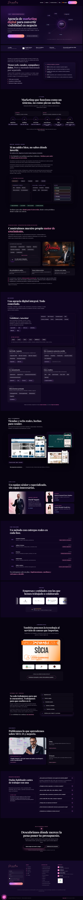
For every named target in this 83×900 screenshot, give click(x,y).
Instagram (29, 868)
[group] (41, 601)
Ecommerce (47, 361)
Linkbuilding (33, 327)
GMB (28, 873)
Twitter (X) (29, 871)
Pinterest (28, 870)
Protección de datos (45, 870)
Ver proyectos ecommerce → (16, 467)
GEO (19, 327)
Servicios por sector (45, 885)
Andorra (46, 2)
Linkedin (28, 875)
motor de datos (43, 404)
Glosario (43, 878)
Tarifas (43, 880)
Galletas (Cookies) (45, 871)
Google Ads (12, 361)
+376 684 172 (67, 868)
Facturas (31, 380)
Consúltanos (13, 399)
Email (10, 874)
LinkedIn (31, 508)
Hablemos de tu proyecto (52, 846)
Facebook (29, 866)
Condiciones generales (46, 866)
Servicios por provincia (46, 883)
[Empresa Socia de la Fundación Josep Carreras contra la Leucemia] (41, 650)
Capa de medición (55, 404)
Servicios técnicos (53, 2)
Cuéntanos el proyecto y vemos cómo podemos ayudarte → (41, 677)
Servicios (41, 2)
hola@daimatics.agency (64, 871)
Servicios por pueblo (45, 881)
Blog (59, 2)
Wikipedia (13, 330)
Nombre (10, 871)
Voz (19, 380)
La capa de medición (49, 380)
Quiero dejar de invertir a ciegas (34, 846)
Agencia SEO (13, 327)
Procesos (24, 380)
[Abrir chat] (4, 897)
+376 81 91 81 (62, 868)
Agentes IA (12, 380)
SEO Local (25, 327)
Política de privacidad (46, 868)
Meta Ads (20, 361)
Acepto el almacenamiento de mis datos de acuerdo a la (14, 880)
